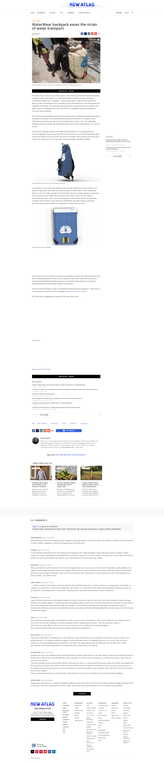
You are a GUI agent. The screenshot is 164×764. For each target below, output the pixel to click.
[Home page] (82, 5)
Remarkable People (103, 733)
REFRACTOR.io (127, 703)
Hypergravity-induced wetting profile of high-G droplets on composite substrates (52, 403)
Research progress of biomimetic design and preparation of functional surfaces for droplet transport (56, 398)
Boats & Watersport (89, 718)
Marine (113, 713)
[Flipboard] (95, 33)
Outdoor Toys (90, 710)
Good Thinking (36, 21)
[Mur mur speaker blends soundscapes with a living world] (66, 473)
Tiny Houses (89, 713)
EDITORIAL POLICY (66, 711)
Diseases (125, 734)
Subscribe (42, 719)
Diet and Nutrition (128, 728)
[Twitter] (85, 33)
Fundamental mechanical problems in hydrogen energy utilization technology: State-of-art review (56, 407)
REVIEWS (65, 717)
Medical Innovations (126, 737)
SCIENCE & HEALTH (84, 13)
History (100, 718)
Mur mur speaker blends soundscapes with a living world (66, 485)
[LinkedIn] (89, 33)
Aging (124, 723)
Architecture (78, 705)
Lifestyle (100, 723)
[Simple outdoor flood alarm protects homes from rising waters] (91, 473)
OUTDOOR (52, 13)
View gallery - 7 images (66, 91)
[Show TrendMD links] (99, 414)
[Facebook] (82, 33)
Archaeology (126, 708)
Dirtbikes (88, 727)
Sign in (35, 526)
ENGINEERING (41, 13)
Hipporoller (79, 121)
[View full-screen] (98, 40)
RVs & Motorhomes (90, 741)
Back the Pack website (78, 291)
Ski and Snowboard (89, 745)
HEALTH (125, 720)
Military (77, 715)
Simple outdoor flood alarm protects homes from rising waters (90, 485)
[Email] (99, 33)
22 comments (70, 430)
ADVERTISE (66, 719)
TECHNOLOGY (102, 703)
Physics (125, 718)
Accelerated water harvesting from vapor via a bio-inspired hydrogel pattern (118, 148)
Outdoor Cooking (91, 736)
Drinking (73, 423)
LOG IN (127, 13)
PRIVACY (65, 724)
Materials (77, 713)
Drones (100, 713)
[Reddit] (92, 33)
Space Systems (79, 720)
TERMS (65, 722)
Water (64, 423)
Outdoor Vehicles (91, 708)
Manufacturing (79, 710)
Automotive (114, 708)
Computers (101, 708)
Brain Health (126, 725)
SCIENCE (125, 705)
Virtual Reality (102, 738)
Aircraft (113, 705)
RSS (64, 729)
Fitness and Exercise (126, 731)
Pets (99, 728)
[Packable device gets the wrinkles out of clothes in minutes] (41, 473)
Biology (125, 713)
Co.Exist (48, 369)
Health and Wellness (126, 741)
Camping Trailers (91, 724)
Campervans (89, 722)
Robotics (77, 718)
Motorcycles (114, 715)
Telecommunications (104, 735)
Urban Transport (116, 718)
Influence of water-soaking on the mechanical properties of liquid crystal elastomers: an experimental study (58, 385)
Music (99, 725)
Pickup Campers (90, 738)
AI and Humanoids (103, 705)
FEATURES (66, 714)
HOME (32, 13)
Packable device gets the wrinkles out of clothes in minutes (40, 485)
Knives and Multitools (89, 732)
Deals (99, 740)
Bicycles (113, 710)
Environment (126, 715)
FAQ (64, 732)
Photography (101, 730)
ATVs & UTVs (90, 715)
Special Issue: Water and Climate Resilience (43, 394)
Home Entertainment (104, 720)
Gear (87, 705)
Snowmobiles (90, 749)
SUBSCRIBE (119, 13)
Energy (76, 708)
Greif (40, 369)
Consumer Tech (102, 710)
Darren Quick (45, 438)
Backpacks (54, 423)
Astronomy (126, 710)
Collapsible (84, 423)
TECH (61, 13)
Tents (88, 751)
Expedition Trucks (91, 729)
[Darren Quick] (35, 440)
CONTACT (66, 727)
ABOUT (65, 708)
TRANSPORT (71, 13)
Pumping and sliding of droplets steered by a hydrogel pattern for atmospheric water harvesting (118, 140)
